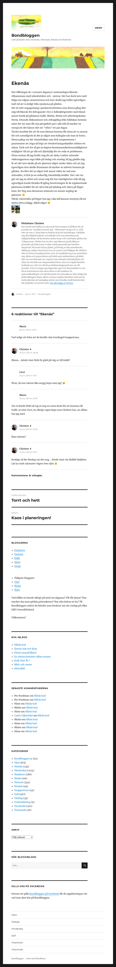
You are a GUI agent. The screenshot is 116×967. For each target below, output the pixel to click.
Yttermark (20, 810)
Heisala (18, 766)
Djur (16, 762)
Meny (98, 28)
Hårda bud (20, 644)
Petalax (18, 786)
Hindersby (20, 770)
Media (17, 778)
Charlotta (19, 550)
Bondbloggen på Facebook (44, 893)
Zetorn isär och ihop (25, 648)
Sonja (17, 566)
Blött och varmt (23, 664)
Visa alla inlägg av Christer (61, 283)
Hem (14, 915)
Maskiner (19, 774)
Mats (17, 589)
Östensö (18, 782)
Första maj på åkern (25, 652)
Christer (19, 294)
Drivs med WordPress (36, 958)
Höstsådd (19, 668)
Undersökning (22, 802)
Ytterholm (20, 806)
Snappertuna (21, 790)
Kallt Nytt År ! (22, 660)
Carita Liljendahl (23, 715)
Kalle (17, 558)
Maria (17, 585)
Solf (16, 794)
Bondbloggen (25, 35)
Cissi (16, 581)
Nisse (17, 562)
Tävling (18, 798)
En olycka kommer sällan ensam (32, 656)
